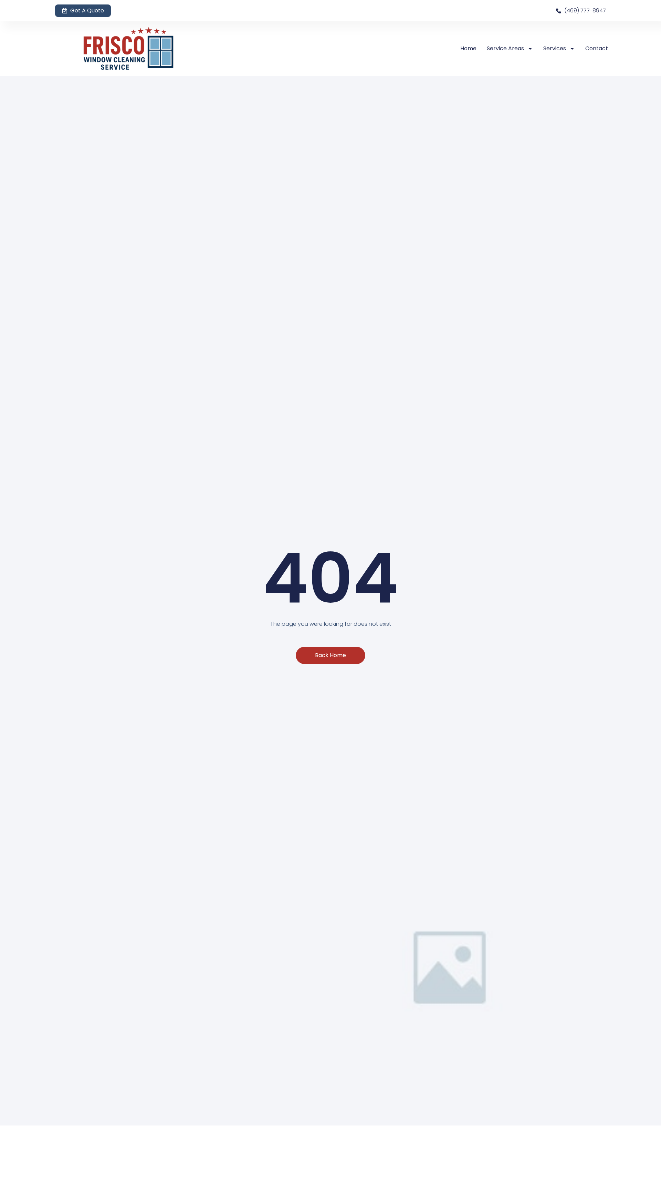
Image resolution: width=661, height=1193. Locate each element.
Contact (596, 48)
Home (468, 48)
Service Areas (505, 48)
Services (554, 48)
